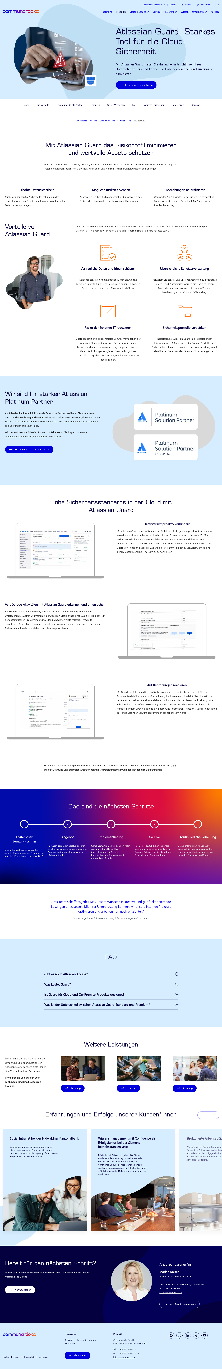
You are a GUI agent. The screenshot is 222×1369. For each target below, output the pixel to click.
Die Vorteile (42, 104)
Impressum (43, 1357)
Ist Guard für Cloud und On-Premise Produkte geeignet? (84, 994)
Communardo (81, 120)
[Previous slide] (203, 1115)
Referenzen (178, 104)
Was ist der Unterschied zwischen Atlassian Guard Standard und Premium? (97, 1004)
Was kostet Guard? (57, 984)
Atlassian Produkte (107, 120)
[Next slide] (211, 1115)
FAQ (134, 104)
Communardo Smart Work (154, 4)
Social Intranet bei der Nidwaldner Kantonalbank (44, 1138)
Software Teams (124, 120)
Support (16, 1357)
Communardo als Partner (69, 104)
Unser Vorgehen (116, 104)
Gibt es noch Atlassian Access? (66, 974)
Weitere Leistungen (154, 104)
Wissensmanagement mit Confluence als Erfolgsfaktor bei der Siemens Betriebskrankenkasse (127, 1142)
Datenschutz (29, 1357)
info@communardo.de (124, 1357)
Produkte (93, 120)
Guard (25, 104)
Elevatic (173, 4)
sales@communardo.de (170, 1292)
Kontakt (195, 104)
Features (95, 104)
